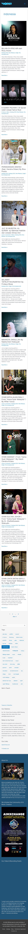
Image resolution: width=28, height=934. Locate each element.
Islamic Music (14, 647)
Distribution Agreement (20, 929)
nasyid (16, 660)
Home (3, 929)
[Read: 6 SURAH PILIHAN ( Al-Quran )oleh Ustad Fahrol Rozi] (14, 92)
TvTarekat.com (5, 748)
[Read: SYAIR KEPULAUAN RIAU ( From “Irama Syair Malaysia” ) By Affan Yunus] (14, 382)
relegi (4, 674)
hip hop (4, 643)
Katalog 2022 (5, 173)
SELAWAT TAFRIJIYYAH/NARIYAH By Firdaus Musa (12, 282)
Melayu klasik (6, 654)
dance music (19, 637)
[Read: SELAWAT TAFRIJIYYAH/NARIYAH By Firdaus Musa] (14, 264)
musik (4, 657)
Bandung (11, 637)
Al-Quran (4, 112)
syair (21, 680)
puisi (10, 667)
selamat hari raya (7, 680)
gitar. (16, 640)
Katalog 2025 (5, 52)
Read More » (5, 75)
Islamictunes (6, 650)
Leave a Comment (6, 234)
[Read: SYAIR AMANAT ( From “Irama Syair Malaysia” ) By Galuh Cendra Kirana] (14, 441)
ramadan (16, 667)
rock (9, 674)
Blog (12, 929)
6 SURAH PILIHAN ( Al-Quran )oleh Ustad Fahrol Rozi (14, 109)
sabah (13, 677)
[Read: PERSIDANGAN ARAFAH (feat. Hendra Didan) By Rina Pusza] (14, 151)
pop (18, 664)
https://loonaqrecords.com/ (19, 797)
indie (16, 643)
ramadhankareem (14, 670)
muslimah (10, 657)
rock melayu (6, 677)
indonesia (5, 647)
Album (7, 112)
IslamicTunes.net (6, 744)
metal (13, 654)
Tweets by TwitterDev (7, 705)
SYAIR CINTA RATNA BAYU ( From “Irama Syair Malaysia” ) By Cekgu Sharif (14, 581)
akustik (17, 634)
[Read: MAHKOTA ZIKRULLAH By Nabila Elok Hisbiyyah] (14, 324)
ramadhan (5, 670)
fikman (10, 640)
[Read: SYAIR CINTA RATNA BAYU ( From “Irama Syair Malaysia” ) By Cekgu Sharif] (14, 563)
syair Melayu (6, 684)
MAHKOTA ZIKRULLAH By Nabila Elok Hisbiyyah (12, 341)
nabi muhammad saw (8, 660)
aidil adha (5, 634)
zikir (22, 684)
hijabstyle (21, 640)
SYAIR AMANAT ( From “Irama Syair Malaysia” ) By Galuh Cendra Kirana (14, 459)
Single (16, 52)
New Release (12, 52)
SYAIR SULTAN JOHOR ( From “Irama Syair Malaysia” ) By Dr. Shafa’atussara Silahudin (14, 520)
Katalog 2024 (5, 286)
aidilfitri (11, 634)
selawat (15, 680)
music (19, 654)
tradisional (15, 684)
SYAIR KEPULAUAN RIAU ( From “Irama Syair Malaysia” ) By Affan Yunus (14, 399)
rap (22, 670)
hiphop (10, 643)
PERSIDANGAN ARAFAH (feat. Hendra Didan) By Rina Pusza (14, 169)
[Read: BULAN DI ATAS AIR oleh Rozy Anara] (14, 33)
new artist (5, 664)
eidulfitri (4, 640)
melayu (22, 650)
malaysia (15, 650)
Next (15, 616)
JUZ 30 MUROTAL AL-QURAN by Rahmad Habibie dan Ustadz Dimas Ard (13, 230)
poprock (4, 667)
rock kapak (16, 674)
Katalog (8, 929)
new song (12, 664)
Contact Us (14, 931)
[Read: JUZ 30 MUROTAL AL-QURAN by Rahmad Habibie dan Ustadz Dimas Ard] (14, 213)
